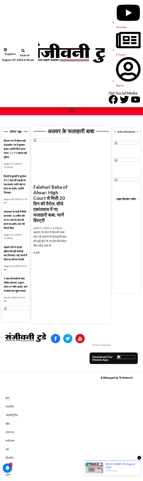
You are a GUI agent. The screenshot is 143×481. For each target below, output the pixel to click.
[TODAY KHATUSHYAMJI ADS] (126, 160)
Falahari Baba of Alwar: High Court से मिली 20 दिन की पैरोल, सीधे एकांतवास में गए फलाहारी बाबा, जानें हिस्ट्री (50, 203)
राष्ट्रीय (10, 406)
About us (67, 354)
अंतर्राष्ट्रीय (12, 415)
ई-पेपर (9, 466)
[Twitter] (124, 99)
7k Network (126, 377)
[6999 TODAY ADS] (16, 309)
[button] (23, 51)
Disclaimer (74, 359)
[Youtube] (135, 99)
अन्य (8, 475)
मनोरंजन (10, 441)
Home (55, 354)
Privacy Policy (60, 364)
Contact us (58, 359)
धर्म (7, 449)
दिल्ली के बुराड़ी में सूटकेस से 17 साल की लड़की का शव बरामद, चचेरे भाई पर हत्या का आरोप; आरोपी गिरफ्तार (15, 184)
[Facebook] (113, 99)
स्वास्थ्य (10, 432)
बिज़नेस (10, 458)
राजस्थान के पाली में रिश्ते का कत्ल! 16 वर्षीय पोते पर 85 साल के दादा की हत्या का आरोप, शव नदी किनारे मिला (15, 220)
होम (7, 398)
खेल (8, 423)
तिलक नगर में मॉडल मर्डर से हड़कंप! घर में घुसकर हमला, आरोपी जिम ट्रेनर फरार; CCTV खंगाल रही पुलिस (15, 149)
